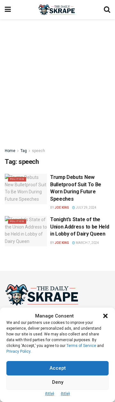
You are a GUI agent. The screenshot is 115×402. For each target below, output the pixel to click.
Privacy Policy (18, 351)
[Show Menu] (8, 9)
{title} (49, 393)
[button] (105, 316)
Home (10, 151)
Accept (58, 368)
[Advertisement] (57, 80)
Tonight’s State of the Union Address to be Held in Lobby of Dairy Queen (79, 226)
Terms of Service (81, 345)
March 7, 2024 (87, 243)
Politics (17, 179)
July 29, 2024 (85, 207)
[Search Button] (107, 9)
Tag (23, 151)
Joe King (62, 207)
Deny (57, 382)
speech (38, 151)
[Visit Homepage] (57, 9)
